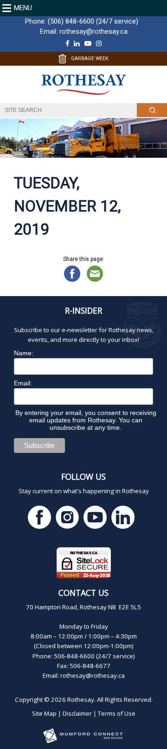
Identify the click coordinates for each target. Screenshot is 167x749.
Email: (23, 383)
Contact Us (83, 592)
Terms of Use (116, 713)
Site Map (44, 713)
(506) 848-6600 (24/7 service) (93, 21)
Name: (23, 353)
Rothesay (80, 699)
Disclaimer (77, 713)
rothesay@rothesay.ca (93, 31)
